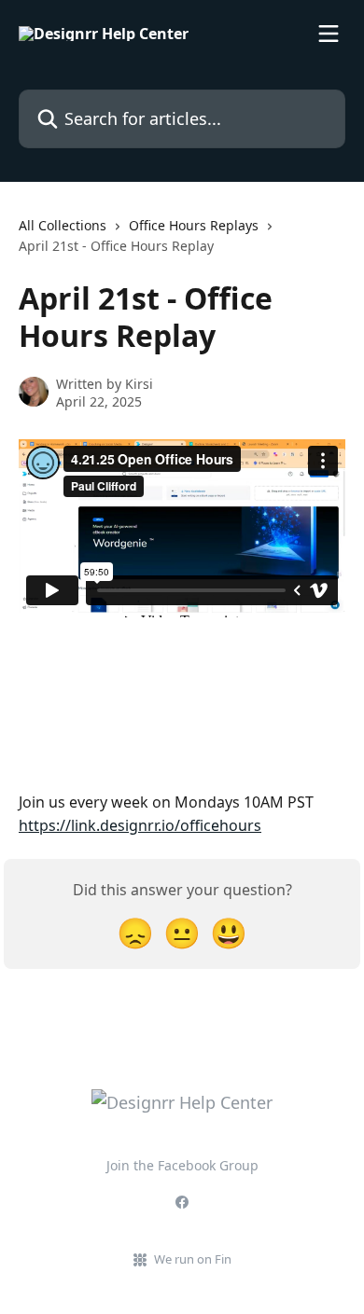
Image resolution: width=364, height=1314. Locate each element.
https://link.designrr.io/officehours (140, 825)
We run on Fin (192, 1259)
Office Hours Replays (194, 225)
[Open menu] (328, 33)
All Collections (62, 225)
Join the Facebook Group (182, 1165)
